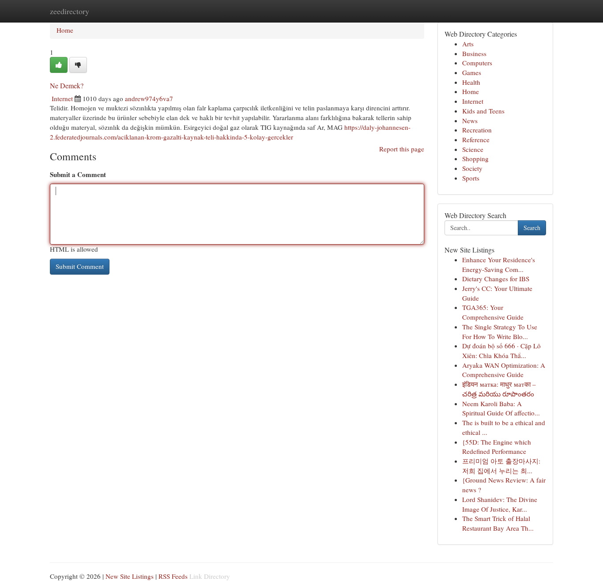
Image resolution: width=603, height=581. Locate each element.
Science (472, 149)
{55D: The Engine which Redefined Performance (496, 447)
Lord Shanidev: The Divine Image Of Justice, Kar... (499, 504)
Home (65, 30)
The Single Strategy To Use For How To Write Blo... (499, 331)
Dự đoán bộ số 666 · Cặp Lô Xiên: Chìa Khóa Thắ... (501, 350)
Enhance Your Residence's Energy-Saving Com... (498, 264)
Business (474, 53)
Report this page (401, 148)
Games (471, 72)
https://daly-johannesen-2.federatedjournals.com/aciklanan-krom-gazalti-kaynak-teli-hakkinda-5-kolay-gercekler (230, 132)
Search (532, 227)
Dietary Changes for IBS (495, 278)
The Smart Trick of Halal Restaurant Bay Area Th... (498, 523)
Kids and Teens (483, 110)
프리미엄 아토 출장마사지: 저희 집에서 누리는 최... (501, 465)
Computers (477, 62)
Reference (476, 139)
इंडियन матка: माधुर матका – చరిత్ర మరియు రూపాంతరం (499, 389)
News (470, 120)
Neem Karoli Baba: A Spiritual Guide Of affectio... (501, 408)
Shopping (475, 158)
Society (472, 168)
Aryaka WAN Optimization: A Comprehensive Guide (503, 370)
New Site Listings (130, 576)
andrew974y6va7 (149, 98)
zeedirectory (69, 11)
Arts (468, 43)
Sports (470, 178)
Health (471, 82)
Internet (62, 98)
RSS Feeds (173, 576)
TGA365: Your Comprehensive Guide (493, 312)
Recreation (477, 129)
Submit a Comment (78, 174)
